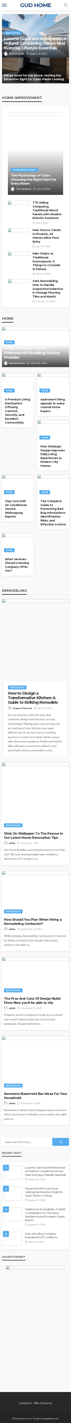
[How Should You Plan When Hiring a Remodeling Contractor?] (35, 893)
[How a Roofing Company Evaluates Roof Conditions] (13, 1239)
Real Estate (13, 33)
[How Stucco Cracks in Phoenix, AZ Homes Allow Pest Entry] (19, 236)
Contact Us (25, 1403)
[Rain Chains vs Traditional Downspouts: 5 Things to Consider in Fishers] (19, 260)
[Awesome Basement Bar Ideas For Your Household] (35, 1063)
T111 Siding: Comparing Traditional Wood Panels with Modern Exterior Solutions (47, 210)
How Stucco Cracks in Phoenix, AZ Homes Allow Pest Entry (47, 235)
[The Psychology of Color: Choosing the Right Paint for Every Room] (35, 153)
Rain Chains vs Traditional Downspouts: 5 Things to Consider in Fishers (47, 261)
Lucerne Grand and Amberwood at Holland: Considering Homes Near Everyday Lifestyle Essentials (35, 43)
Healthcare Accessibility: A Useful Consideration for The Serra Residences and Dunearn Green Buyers (45, 1215)
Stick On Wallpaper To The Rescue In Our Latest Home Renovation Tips (33, 835)
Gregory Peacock (22, 708)
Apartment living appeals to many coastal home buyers (52, 405)
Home (9, 342)
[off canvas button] (4, 5)
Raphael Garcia (17, 363)
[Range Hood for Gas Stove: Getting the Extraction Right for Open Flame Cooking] (35, 70)
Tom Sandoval (23, 188)
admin (12, 843)
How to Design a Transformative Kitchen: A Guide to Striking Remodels (33, 698)
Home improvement (24, 169)
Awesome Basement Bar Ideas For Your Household (35, 1096)
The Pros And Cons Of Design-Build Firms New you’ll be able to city (32, 1001)
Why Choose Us (43, 1403)
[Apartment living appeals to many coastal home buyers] (53, 384)
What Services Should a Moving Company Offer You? (17, 565)
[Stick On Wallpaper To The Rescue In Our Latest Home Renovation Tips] (35, 795)
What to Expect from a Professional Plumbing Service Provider (32, 353)
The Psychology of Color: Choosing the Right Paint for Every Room (33, 179)
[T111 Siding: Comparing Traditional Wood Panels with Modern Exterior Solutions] (19, 209)
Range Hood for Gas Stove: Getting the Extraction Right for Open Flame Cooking (34, 77)
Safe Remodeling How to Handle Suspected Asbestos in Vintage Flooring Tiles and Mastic (48, 288)
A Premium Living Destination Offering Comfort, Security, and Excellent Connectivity (17, 411)
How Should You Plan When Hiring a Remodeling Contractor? (33, 922)
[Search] (65, 5)
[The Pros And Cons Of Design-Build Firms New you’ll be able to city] (35, 976)
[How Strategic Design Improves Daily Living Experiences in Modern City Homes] (53, 431)
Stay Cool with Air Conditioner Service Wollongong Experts (16, 508)
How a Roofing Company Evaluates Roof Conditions (41, 1235)
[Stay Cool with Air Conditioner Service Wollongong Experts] (18, 485)
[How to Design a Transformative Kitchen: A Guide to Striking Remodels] (35, 643)
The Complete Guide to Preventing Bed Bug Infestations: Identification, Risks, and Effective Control (53, 512)
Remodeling (17, 687)
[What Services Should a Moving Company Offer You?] (18, 543)
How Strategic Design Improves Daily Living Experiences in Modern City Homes (52, 456)
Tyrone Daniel (16, 53)
